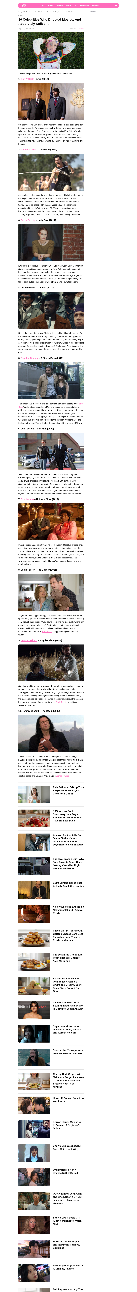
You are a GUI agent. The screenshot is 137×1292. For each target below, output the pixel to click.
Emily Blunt (61, 702)
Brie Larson (27, 499)
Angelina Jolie (28, 149)
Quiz (75, 5)
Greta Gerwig (28, 220)
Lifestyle (50, 5)
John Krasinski (29, 640)
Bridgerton (95, 5)
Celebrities (59, 5)
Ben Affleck (27, 79)
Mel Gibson (47, 631)
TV (43, 5)
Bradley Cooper (29, 358)
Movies (68, 5)
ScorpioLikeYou (23, 12)
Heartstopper (84, 5)
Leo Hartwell (80, 29)
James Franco (62, 776)
